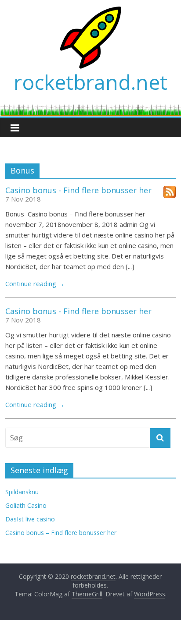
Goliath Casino (26, 505)
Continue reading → (35, 283)
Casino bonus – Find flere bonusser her (60, 532)
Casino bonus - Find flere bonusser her (78, 190)
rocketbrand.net (90, 82)
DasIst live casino (30, 519)
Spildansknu (22, 492)
